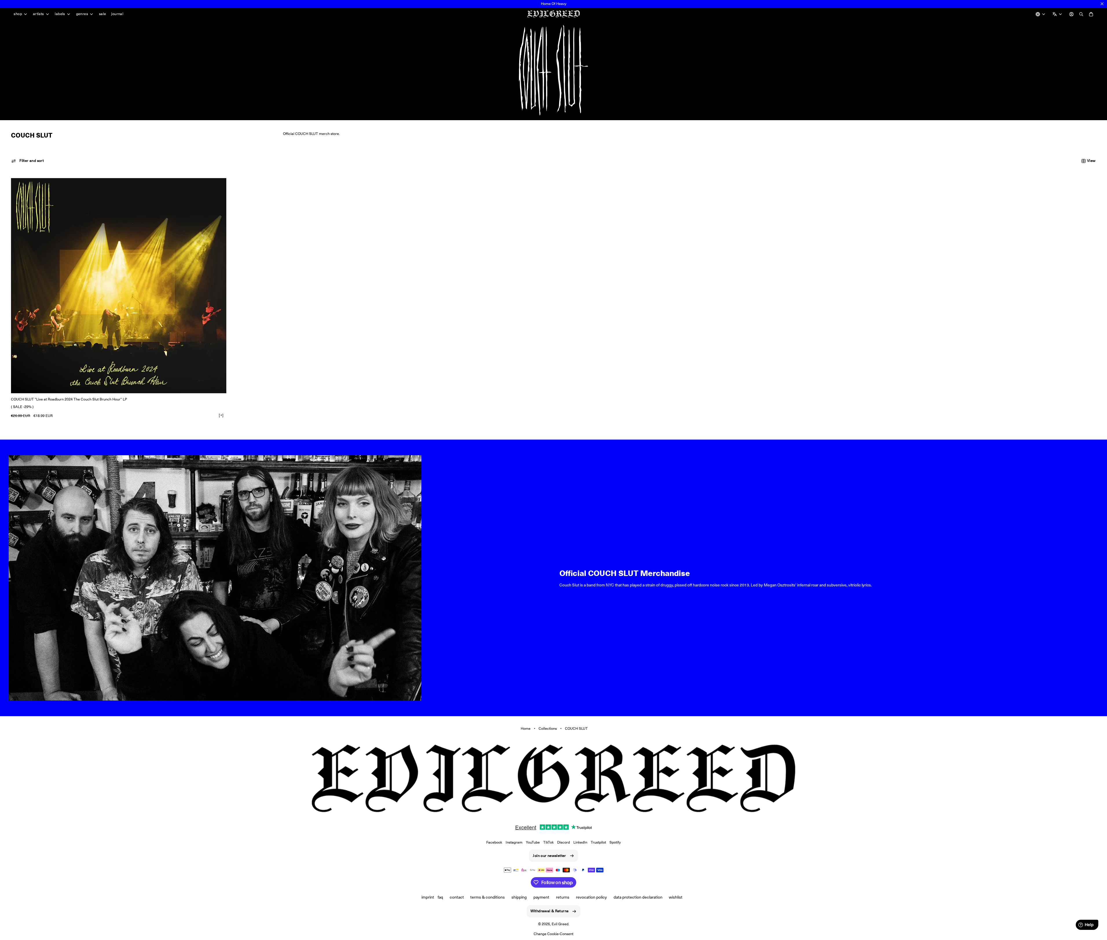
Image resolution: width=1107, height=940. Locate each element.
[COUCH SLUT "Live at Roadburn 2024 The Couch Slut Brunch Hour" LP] (118, 285)
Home (525, 728)
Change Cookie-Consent (553, 933)
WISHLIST (675, 897)
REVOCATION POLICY (591, 897)
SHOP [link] (18, 14)
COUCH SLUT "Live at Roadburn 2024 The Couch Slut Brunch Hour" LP (69, 399)
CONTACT (457, 897)
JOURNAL (117, 13)
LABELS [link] (60, 14)
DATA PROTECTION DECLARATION (638, 897)
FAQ (440, 897)
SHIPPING (519, 897)
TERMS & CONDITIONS (487, 897)
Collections (548, 728)
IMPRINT (427, 897)
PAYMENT (541, 897)
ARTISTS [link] (38, 14)
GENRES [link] (82, 14)
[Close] (1102, 4)
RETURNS (562, 897)
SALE (102, 13)
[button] (27, 161)
